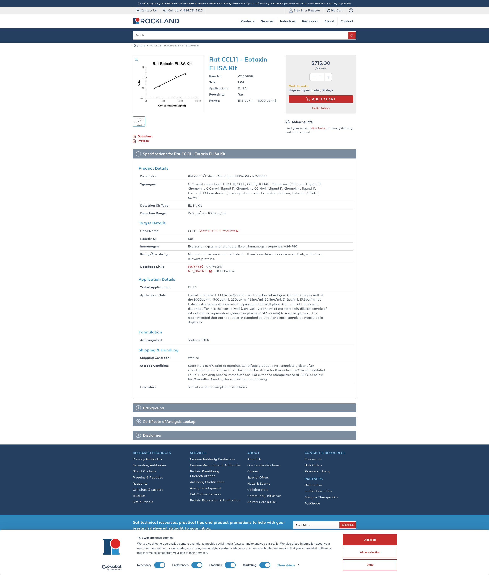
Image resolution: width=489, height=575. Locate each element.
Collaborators (257, 489)
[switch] (196, 565)
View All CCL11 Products (217, 231)
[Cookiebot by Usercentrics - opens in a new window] (112, 567)
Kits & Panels (143, 502)
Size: (212, 82)
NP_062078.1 (198, 271)
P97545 (193, 266)
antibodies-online (318, 491)
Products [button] (247, 21)
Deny (370, 564)
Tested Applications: (155, 287)
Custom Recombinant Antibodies (215, 465)
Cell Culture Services (205, 494)
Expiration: (148, 387)
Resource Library (317, 471)
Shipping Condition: (155, 358)
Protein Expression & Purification (215, 500)
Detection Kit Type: (154, 205)
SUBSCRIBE (348, 525)
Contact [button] (347, 21)
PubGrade (312, 503)
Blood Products (144, 471)
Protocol (144, 141)
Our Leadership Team (263, 465)
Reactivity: (217, 94)
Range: (214, 100)
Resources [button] (310, 21)
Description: (149, 176)
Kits (142, 45)
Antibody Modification (207, 482)
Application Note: (153, 295)
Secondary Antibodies (150, 465)
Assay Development (205, 488)
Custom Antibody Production (212, 459)
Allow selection (370, 552)
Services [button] (267, 21)
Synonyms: (148, 184)
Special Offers (258, 477)
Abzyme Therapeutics (321, 497)
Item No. (215, 76)
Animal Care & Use (261, 502)
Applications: (219, 88)
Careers (253, 471)
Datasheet (145, 136)
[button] (351, 10)
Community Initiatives (264, 496)
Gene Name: (149, 231)
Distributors (314, 485)
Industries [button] (288, 21)
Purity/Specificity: (154, 254)
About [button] (329, 21)
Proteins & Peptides (148, 477)
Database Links (152, 266)
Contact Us (313, 459)
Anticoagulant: (151, 340)
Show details (286, 565)
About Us (254, 459)
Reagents (140, 483)
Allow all (370, 539)
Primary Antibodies (147, 459)
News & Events (258, 483)
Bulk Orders (321, 108)
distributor (318, 128)
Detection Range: (153, 213)
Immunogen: (150, 246)
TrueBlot (139, 496)
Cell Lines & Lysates (148, 489)
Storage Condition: (154, 365)
